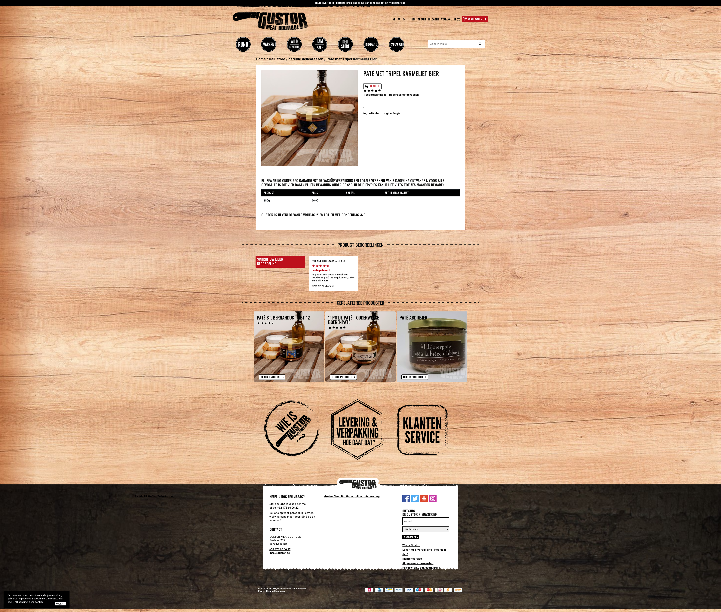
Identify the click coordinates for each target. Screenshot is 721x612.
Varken (268, 44)
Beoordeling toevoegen (404, 94)
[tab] (295, 430)
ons (282, 504)
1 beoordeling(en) (374, 94)
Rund (243, 44)
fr (399, 19)
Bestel (374, 86)
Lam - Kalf (319, 44)
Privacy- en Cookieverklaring (421, 567)
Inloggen (433, 19)
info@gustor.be (279, 553)
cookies (39, 602)
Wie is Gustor (411, 545)
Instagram (433, 498)
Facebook (406, 498)
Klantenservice (412, 558)
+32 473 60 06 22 (287, 507)
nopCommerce (277, 591)
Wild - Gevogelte (294, 44)
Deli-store (345, 44)
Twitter (415, 498)
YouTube (424, 498)
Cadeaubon (396, 44)
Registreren (418, 19)
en (404, 19)
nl (394, 19)
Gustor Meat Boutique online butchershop (352, 496)
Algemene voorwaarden (417, 563)
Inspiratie (371, 44)
